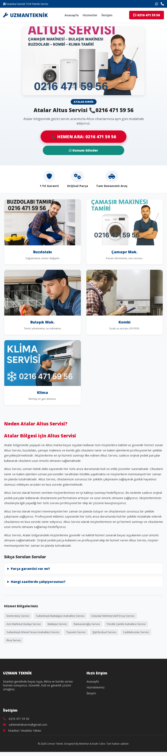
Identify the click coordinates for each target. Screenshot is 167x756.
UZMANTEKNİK (29, 15)
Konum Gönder (85, 150)
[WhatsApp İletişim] (156, 4)
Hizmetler (90, 15)
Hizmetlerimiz (95, 687)
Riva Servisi (14, 640)
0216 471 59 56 (148, 15)
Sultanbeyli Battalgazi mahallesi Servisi (60, 616)
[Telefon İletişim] (162, 4)
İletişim (106, 15)
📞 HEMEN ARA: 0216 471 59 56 (83, 136)
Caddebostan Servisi (136, 632)
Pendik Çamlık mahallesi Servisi (126, 624)
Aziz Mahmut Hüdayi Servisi (24, 624)
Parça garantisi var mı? (30, 568)
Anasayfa (72, 15)
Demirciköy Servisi (18, 616)
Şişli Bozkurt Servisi (104, 632)
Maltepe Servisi (57, 624)
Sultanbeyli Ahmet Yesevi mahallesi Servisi (33, 632)
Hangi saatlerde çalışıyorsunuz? (38, 581)
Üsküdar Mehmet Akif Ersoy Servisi (112, 616)
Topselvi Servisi (76, 632)
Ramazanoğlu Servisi (87, 624)
